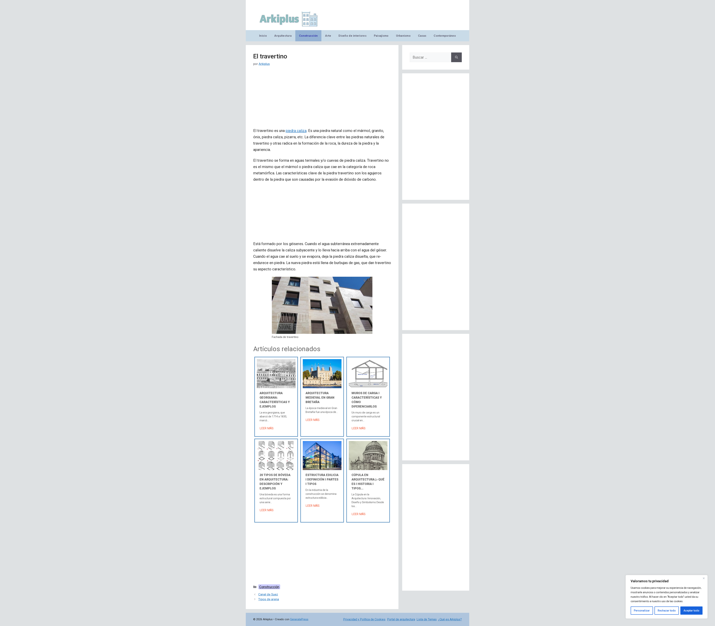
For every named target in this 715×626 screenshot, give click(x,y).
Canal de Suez (268, 594)
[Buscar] (456, 57)
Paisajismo (381, 35)
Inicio (263, 35)
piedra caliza (296, 130)
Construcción (308, 35)
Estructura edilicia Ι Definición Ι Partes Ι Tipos (322, 479)
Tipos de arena (268, 599)
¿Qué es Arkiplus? (450, 619)
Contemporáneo (445, 35)
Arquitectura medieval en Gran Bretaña (320, 397)
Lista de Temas (427, 619)
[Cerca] (703, 578)
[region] (667, 597)
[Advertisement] (322, 100)
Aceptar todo (691, 610)
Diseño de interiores (352, 35)
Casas (422, 35)
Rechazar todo (667, 610)
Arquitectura (283, 35)
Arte (328, 35)
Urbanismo (403, 35)
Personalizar (642, 610)
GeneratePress (299, 619)
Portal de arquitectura (401, 619)
